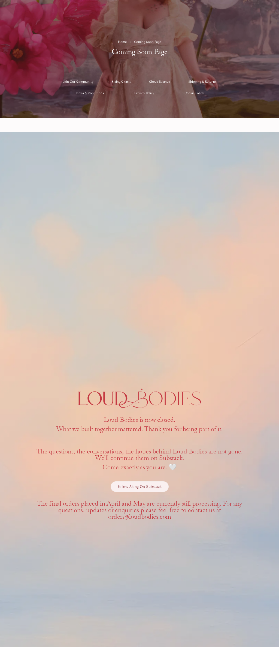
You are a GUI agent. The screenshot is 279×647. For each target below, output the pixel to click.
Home (122, 42)
